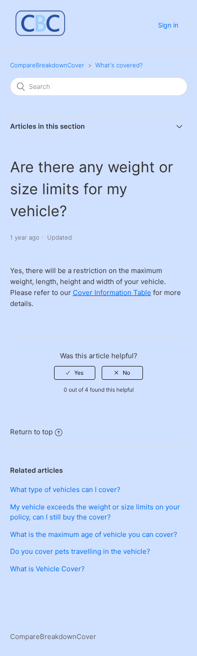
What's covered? (118, 65)
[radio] (74, 373)
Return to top (31, 431)
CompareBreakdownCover (47, 65)
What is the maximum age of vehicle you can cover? (93, 534)
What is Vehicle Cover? (47, 568)
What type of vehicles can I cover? (65, 489)
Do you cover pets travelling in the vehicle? (80, 551)
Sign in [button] (168, 25)
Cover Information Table (112, 292)
